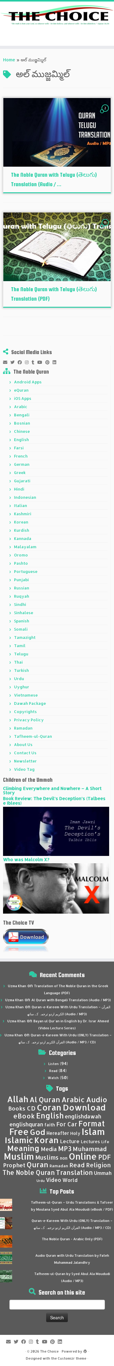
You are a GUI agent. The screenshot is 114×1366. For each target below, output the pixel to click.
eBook (24, 1116)
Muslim (19, 1156)
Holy (75, 1133)
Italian (20, 505)
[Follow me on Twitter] (14, 362)
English (21, 439)
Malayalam (25, 546)
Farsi (19, 447)
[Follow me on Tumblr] (34, 362)
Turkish (21, 670)
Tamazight (25, 637)
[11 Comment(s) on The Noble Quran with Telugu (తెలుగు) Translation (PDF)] (105, 228)
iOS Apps (22, 398)
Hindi (19, 489)
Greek (20, 472)
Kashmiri (22, 513)
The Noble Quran (28, 1172)
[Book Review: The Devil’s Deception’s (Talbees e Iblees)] (56, 830)
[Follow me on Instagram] (28, 362)
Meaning (23, 1148)
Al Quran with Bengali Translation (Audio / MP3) (71, 1000)
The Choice (49, 1351)
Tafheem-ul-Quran (33, 736)
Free (19, 1131)
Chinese (22, 431)
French (21, 456)
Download (84, 1107)
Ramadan (23, 728)
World (70, 1180)
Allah (17, 1099)
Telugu (21, 653)
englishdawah (83, 1116)
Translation (74, 1172)
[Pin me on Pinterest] (49, 362)
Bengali (21, 414)
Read (53, 1071)
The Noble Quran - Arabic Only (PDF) (72, 1239)
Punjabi (21, 579)
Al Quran (44, 1099)
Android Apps (28, 381)
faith (49, 1125)
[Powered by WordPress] (85, 1350)
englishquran (26, 1124)
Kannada (22, 538)
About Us (23, 744)
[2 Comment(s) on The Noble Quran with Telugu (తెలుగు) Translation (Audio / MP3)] (105, 113)
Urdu (19, 678)
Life (105, 1141)
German (21, 464)
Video (53, 1179)
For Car (66, 1124)
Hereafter (58, 1133)
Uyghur (21, 686)
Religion (98, 1165)
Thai (18, 662)
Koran (46, 1140)
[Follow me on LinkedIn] (56, 362)
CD (31, 1108)
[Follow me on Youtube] (41, 362)
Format (91, 1123)
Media (49, 1149)
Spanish (21, 620)
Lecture (70, 1141)
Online (83, 1156)
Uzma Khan (17, 986)
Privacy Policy (29, 719)
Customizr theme (72, 1358)
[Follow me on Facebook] (21, 362)
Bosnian (22, 423)
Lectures (90, 1141)
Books (17, 1108)
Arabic (20, 406)
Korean (21, 522)
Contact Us (25, 752)
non (63, 1158)
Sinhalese (23, 612)
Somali (21, 629)
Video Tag (24, 769)
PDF (104, 1157)
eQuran (21, 390)
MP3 (64, 1148)
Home (9, 59)
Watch (53, 1078)
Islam (93, 1131)
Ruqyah (21, 596)
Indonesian (25, 497)
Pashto (21, 563)
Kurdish (21, 530)
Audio (96, 1099)
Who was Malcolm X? (26, 859)
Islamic (19, 1140)
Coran (49, 1107)
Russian (21, 587)
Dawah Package (30, 703)
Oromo (21, 555)
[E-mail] (6, 362)
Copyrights (25, 711)
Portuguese (25, 571)
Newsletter (25, 761)
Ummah (103, 1173)
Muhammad (90, 1149)
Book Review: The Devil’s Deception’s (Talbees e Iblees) (54, 800)
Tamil (20, 645)
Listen (53, 1064)
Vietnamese (26, 695)
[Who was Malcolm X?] (56, 887)
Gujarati (22, 480)
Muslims (47, 1157)
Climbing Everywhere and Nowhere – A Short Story (52, 790)
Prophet (14, 1165)
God (37, 1132)
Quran (37, 1164)
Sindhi (20, 604)
